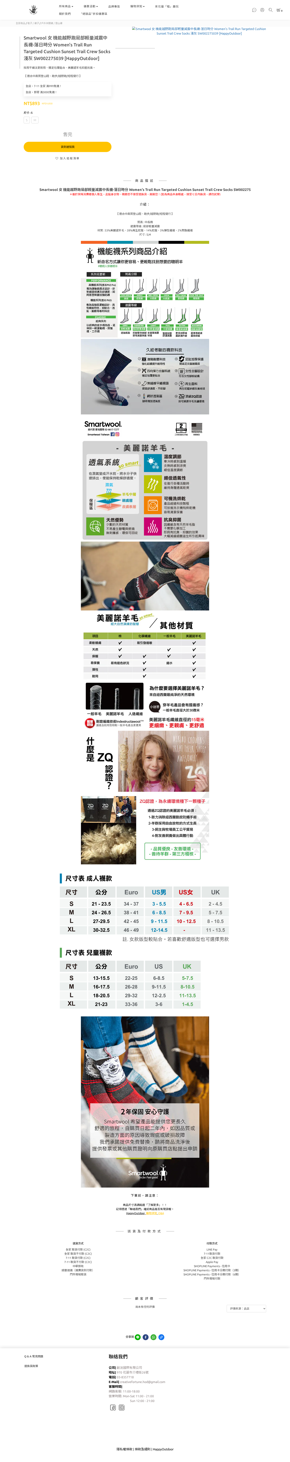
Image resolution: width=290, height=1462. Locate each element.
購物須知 (136, 6)
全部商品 (20, 23)
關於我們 (65, 13)
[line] (138, 1337)
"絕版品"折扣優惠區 (94, 13)
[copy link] (161, 1337)
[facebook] (146, 1337)
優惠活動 (89, 6)
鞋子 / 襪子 (33, 23)
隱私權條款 (124, 1449)
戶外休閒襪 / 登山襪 (51, 23)
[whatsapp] (153, 1337)
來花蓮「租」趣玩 (167, 6)
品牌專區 (114, 6)
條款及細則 (143, 1449)
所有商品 (65, 6)
